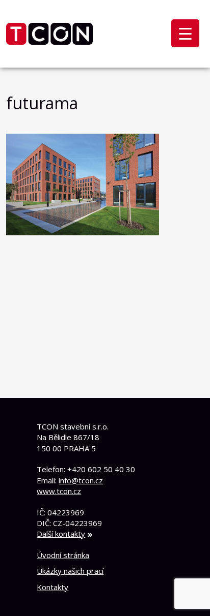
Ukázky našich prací (70, 571)
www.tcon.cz (59, 491)
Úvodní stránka (63, 555)
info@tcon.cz (81, 480)
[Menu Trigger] (185, 33)
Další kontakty (61, 534)
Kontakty (52, 587)
